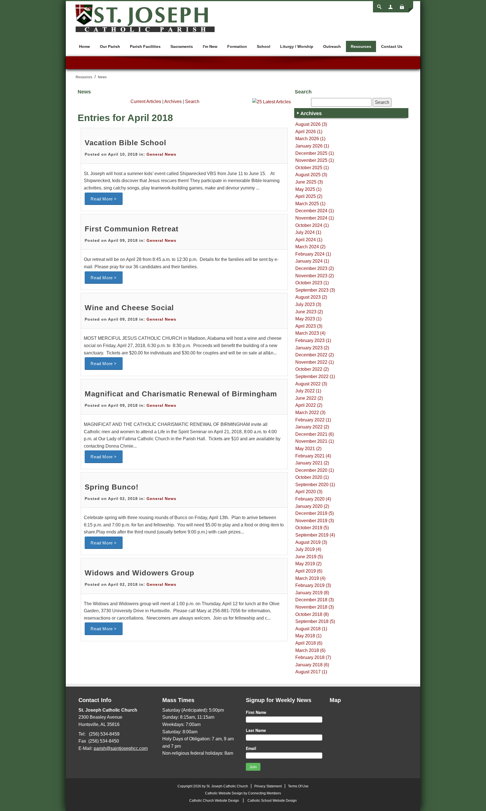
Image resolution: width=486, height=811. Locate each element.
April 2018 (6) (308, 643)
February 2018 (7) (313, 657)
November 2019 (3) (314, 520)
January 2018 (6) (312, 664)
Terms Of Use (298, 786)
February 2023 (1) (313, 340)
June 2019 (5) (309, 556)
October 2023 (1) (312, 282)
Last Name (256, 730)
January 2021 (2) (312, 463)
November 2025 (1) (314, 160)
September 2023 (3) (315, 290)
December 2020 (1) (314, 470)
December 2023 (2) (314, 268)
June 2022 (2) (309, 398)
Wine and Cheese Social (129, 307)
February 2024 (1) (313, 254)
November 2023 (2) (314, 275)
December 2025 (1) (314, 153)
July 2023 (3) (308, 304)
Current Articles (145, 101)
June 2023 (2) (309, 311)
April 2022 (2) (308, 405)
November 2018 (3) (314, 607)
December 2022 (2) (314, 354)
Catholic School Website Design (272, 801)
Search (192, 101)
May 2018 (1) (308, 635)
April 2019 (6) (308, 571)
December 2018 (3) (314, 599)
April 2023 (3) (308, 326)
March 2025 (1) (310, 203)
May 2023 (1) (308, 318)
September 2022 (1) (315, 376)
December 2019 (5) (314, 513)
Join (253, 767)
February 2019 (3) (313, 585)
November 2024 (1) (314, 218)
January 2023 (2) (312, 347)
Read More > (104, 198)
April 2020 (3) (308, 491)
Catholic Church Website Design (214, 801)
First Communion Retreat (132, 229)
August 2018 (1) (311, 628)
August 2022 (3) (311, 383)
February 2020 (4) (313, 499)
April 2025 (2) (308, 196)
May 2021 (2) (308, 448)
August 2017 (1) (311, 671)
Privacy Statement (268, 786)
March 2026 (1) (310, 138)
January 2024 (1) (312, 261)
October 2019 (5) (312, 527)
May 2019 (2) (308, 563)
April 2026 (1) (308, 131)
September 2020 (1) (315, 484)
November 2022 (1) (314, 362)
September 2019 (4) (315, 535)
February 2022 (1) (313, 419)
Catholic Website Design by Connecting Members (243, 793)
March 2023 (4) (310, 333)
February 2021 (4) (313, 455)
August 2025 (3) (311, 174)
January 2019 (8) (312, 592)
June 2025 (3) (309, 182)
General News (161, 154)
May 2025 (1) (308, 189)
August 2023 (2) (311, 297)
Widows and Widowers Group (139, 573)
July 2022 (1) (308, 390)
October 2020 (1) (312, 477)
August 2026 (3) (311, 124)
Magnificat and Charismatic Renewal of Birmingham (181, 394)
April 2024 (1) (308, 239)
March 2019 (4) (310, 578)
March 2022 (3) (310, 412)
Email (251, 748)
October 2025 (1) (312, 167)
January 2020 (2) (312, 506)
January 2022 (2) (312, 427)
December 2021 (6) (314, 434)
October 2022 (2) (312, 369)
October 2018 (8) (312, 614)
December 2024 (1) (314, 210)
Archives (173, 101)
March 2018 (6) (310, 650)
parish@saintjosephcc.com (121, 748)
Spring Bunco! (112, 487)
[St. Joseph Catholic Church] (144, 17)
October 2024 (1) (312, 225)
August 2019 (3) (311, 542)
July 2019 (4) (308, 549)
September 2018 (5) (315, 621)
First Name (256, 712)
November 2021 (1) (314, 441)
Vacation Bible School (125, 142)
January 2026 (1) (312, 146)
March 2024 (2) (310, 246)
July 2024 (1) (308, 232)
